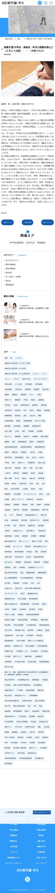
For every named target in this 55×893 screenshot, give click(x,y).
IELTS (38, 583)
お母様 (7, 499)
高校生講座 (8, 389)
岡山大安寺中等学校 (11, 573)
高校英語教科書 (38, 557)
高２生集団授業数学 (26, 578)
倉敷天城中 (28, 656)
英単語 (17, 536)
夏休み (44, 604)
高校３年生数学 (40, 701)
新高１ (41, 494)
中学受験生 (34, 620)
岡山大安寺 (8, 695)
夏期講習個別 (30, 573)
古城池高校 (40, 442)
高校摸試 (17, 468)
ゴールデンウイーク (30, 494)
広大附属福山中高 (23, 680)
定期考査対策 (22, 442)
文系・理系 (8, 431)
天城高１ (7, 531)
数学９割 (45, 510)
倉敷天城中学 (36, 426)
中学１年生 (18, 727)
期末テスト (8, 727)
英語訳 (47, 630)
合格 (30, 468)
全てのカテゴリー (12, 260)
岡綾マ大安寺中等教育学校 (21, 685)
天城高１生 (8, 588)
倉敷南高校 (8, 416)
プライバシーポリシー (41, 379)
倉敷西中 (35, 405)
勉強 (6, 489)
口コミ (31, 395)
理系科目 (16, 473)
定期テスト (8, 400)
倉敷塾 (39, 410)
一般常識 (39, 630)
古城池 (40, 452)
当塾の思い (45, 389)
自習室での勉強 (10, 620)
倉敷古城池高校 (44, 625)
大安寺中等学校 (27, 701)
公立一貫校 (38, 468)
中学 (25, 410)
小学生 (17, 431)
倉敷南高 (7, 646)
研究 (6, 743)
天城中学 (26, 436)
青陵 (32, 505)
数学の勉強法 (11, 264)
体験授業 (17, 436)
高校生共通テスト (10, 716)
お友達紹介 (22, 609)
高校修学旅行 (9, 635)
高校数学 (7, 505)
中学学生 (7, 405)
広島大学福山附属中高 (12, 701)
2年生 (31, 484)
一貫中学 (7, 473)
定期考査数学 (33, 695)
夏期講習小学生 (33, 594)
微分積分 (40, 716)
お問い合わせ (26, 379)
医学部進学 (8, 552)
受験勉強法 (10, 284)
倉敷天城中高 (25, 405)
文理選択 (33, 536)
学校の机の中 (19, 557)
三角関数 (7, 546)
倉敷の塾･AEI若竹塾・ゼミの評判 (15, 368)
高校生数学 (14, 520)
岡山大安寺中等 (10, 680)
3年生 (6, 520)
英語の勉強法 (11, 268)
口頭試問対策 (9, 421)
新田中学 (22, 525)
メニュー (44, 374)
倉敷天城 (40, 690)
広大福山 (33, 722)
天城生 (40, 609)
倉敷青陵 (26, 426)
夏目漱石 (44, 552)
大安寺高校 (16, 426)
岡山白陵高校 (30, 646)
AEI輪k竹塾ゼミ (9, 690)
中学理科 (32, 743)
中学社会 (23, 743)
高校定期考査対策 (10, 758)
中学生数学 (29, 635)
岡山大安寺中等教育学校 (32, 588)
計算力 (42, 457)
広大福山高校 (32, 662)
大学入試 (32, 416)
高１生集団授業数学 (11, 578)
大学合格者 (34, 651)
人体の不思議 (20, 641)
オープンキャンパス (11, 594)
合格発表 (23, 732)
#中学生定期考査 (16, 242)
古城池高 (45, 680)
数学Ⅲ (27, 711)
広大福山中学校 (20, 662)
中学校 (7, 463)
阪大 (27, 457)
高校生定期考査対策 (32, 614)
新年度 (33, 473)
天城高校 (23, 452)
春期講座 (7, 494)
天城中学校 (22, 484)
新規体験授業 (9, 641)
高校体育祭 (35, 711)
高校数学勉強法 (44, 662)
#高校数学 (41, 242)
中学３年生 (8, 630)
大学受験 (39, 431)
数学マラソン (17, 656)
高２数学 (7, 583)
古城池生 (7, 510)
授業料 (7, 395)
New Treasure (8, 562)
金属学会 (45, 737)
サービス (35, 374)
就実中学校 (8, 457)
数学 (23, 431)
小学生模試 (43, 748)
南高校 (39, 505)
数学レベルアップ (17, 499)
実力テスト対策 (40, 421)
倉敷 (6, 358)
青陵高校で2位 (18, 646)
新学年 (14, 484)
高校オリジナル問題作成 (35, 641)
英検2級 (40, 473)
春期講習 (25, 473)
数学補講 (7, 426)
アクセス (16, 379)
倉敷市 (7, 452)
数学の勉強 (44, 436)
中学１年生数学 (10, 737)
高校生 (33, 400)
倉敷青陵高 (35, 680)
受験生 (18, 421)
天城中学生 (29, 499)
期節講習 (23, 395)
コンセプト (18, 358)
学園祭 (14, 609)
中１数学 (20, 690)
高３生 (17, 478)
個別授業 (7, 711)
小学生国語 (44, 651)
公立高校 (25, 583)
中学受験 (31, 431)
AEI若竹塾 (39, 499)
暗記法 (8, 281)
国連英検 (7, 567)
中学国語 (29, 737)
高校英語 (25, 536)
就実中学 (16, 510)
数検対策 (37, 562)
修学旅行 (19, 515)
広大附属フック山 (22, 651)
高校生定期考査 (23, 620)
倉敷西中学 (31, 525)
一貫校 (39, 395)
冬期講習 (35, 436)
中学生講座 (38, 384)
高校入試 (32, 478)
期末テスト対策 (37, 541)
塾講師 (7, 732)
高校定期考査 (30, 690)
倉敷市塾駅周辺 (40, 447)
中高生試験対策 (42, 646)
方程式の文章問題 (22, 722)
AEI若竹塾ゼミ (30, 531)
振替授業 (16, 583)
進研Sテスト (33, 748)
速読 (14, 567)
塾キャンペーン (24, 541)
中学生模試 (14, 743)
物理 (39, 416)
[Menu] (51, 3)
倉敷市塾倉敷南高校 (11, 447)
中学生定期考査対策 (25, 758)
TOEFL (32, 583)
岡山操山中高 (43, 722)
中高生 (15, 405)
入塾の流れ (18, 389)
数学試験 (7, 748)
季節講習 (36, 389)
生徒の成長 (8, 557)
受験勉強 (15, 732)
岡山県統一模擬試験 (19, 748)
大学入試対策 (15, 489)
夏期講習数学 (42, 573)
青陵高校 (44, 405)
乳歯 (40, 706)
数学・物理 (8, 478)
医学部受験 (8, 763)
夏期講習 (17, 400)
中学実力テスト (10, 753)
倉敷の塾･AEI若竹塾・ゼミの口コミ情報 (17, 363)
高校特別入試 (32, 753)
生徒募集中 (38, 656)
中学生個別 (35, 604)
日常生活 (29, 552)
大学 (43, 484)
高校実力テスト (18, 531)
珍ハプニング (17, 546)
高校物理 (16, 505)
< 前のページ (7, 222)
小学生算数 (16, 494)
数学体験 (39, 578)
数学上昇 (44, 515)
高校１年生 (41, 463)
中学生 (26, 400)
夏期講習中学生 (10, 599)
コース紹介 (18, 384)
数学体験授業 (33, 599)
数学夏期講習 (17, 711)
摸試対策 (17, 416)
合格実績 (28, 389)
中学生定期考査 (18, 625)
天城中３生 (18, 588)
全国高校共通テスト (31, 515)
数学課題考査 (24, 604)
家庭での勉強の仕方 (11, 604)
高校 (13, 463)
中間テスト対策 (10, 614)
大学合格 (46, 727)
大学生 (37, 737)
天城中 (31, 410)
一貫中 (40, 489)
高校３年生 (8, 468)
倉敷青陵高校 (28, 421)
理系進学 (25, 505)
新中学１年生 (9, 667)
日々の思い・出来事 (13, 276)
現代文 (22, 594)
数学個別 (41, 525)
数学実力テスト (35, 520)
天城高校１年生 (20, 630)
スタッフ (7, 379)
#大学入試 (30, 242)
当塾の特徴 (8, 384)
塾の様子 (4, 213)
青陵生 (31, 442)
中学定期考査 (9, 722)
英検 (13, 442)
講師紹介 (15, 395)
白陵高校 (47, 505)
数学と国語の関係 (19, 706)
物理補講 (42, 536)
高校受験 (32, 716)
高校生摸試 (27, 562)
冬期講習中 (31, 463)
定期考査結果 (35, 510)
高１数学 (7, 525)
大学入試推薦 (22, 599)
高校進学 (28, 546)
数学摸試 (46, 520)
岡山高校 (7, 625)
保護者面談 (8, 536)
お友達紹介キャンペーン (35, 567)
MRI (35, 706)
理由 (36, 552)
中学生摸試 (22, 716)
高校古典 (20, 737)
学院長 (33, 489)
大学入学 (32, 732)
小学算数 (7, 656)
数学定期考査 (19, 552)
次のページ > (47, 222)
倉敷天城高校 (19, 457)
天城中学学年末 (30, 727)
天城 (25, 416)
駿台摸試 (32, 609)
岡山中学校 (21, 753)
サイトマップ (41, 863)
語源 (21, 573)
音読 (14, 525)
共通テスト (21, 463)
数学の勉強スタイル (40, 546)
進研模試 (18, 562)
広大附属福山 (37, 685)
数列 (46, 541)
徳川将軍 (30, 630)
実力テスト (8, 436)
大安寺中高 (8, 410)
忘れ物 (28, 557)
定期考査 (47, 410)
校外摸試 (39, 635)
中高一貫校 (19, 635)
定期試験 (41, 400)
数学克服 (24, 520)
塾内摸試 (25, 510)
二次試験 (25, 489)
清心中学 (7, 706)
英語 (37, 484)
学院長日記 (41, 531)
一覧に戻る (27, 222)
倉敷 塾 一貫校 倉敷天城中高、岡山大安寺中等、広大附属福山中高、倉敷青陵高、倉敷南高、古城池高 (26, 673)
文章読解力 (8, 662)
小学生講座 (28, 384)
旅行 (29, 706)
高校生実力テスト (20, 695)
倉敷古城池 (44, 620)
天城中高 (17, 410)
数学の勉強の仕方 (10, 541)
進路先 (24, 478)
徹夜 (39, 727)
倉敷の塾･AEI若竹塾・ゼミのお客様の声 (17, 374)
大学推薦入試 (39, 758)
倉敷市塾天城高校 (26, 447)
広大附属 (7, 685)
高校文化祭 (45, 711)
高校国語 (22, 567)
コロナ (11, 515)
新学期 (7, 484)
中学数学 (46, 562)
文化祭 (7, 609)
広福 (48, 494)
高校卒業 (41, 732)
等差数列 (20, 614)
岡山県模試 (41, 743)
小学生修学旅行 (31, 625)
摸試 (25, 468)
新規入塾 (15, 452)
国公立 (34, 457)
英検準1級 (41, 478)
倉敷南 (7, 442)
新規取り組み (9, 651)
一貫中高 (32, 452)
